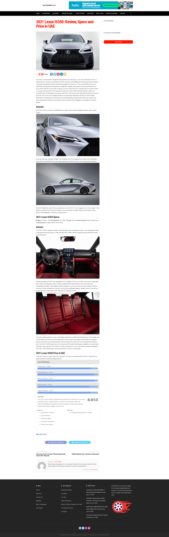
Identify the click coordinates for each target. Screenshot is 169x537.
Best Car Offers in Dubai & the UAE (71, 504)
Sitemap (38, 500)
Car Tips (63, 497)
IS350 (41, 434)
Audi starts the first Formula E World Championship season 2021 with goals (50, 455)
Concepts (64, 511)
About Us (38, 493)
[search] (130, 13)
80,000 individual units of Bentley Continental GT (85, 454)
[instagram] (86, 528)
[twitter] (83, 528)
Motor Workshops (41, 504)
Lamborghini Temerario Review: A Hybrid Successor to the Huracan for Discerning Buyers (95, 501)
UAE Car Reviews (66, 500)
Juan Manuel (57, 461)
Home (38, 13)
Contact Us (39, 497)
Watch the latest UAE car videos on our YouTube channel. (93, 535)
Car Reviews (46, 13)
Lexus (82, 84)
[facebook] (80, 528)
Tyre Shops (39, 508)
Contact (122, 13)
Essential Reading (111, 13)
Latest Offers (80, 13)
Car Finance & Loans (67, 508)
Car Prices (90, 13)
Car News (55, 13)
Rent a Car (99, 13)
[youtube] (89, 528)
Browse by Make (67, 13)
